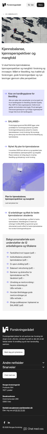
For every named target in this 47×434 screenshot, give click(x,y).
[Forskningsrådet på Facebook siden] (4, 422)
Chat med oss (36, 428)
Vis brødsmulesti (11, 14)
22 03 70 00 (20, 410)
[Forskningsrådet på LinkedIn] (9, 422)
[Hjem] (12, 5)
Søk (32, 5)
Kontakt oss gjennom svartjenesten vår (18, 408)
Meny (40, 5)
